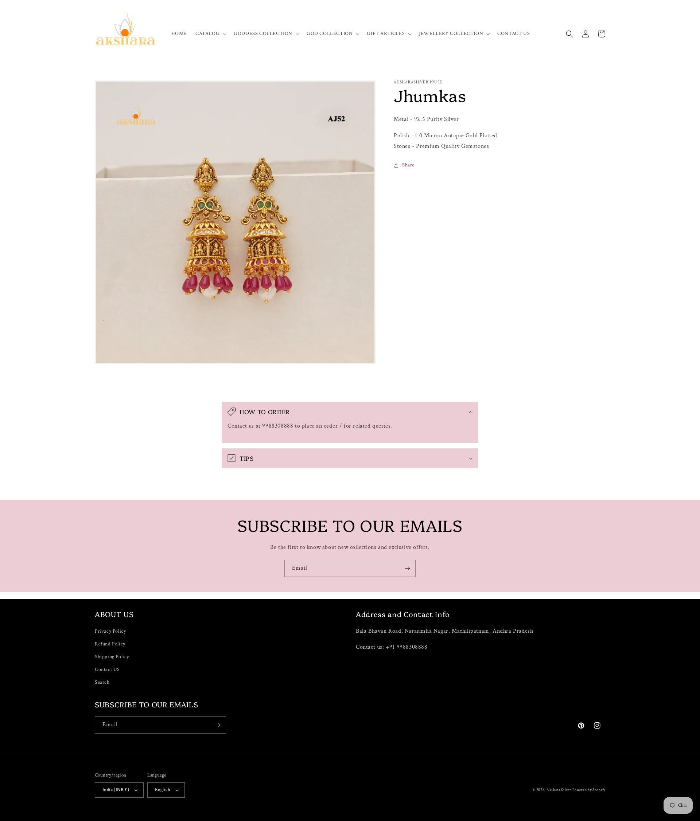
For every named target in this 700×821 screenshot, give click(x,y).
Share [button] (408, 165)
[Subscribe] (407, 568)
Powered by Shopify (588, 790)
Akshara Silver (559, 790)
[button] (210, 33)
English (162, 790)
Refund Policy (110, 644)
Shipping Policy (112, 656)
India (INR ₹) (115, 790)
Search (102, 682)
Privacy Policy (110, 631)
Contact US (107, 669)
